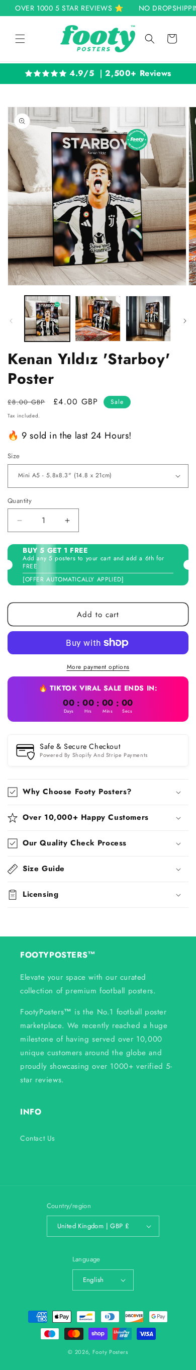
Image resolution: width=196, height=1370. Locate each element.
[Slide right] (185, 321)
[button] (20, 39)
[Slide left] (11, 321)
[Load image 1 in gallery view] (47, 318)
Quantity (20, 500)
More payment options (98, 666)
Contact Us (37, 1138)
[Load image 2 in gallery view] (97, 318)
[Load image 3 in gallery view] (148, 318)
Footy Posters (110, 1352)
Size (14, 456)
